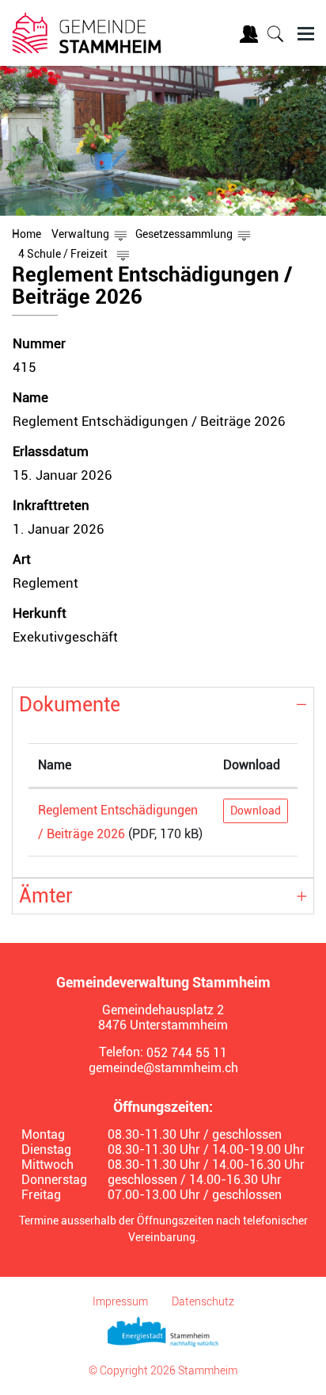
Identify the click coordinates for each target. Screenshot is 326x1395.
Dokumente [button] (69, 704)
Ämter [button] (46, 895)
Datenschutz (203, 1301)
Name (54, 764)
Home (26, 234)
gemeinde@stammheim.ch (163, 1067)
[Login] (251, 36)
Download (251, 764)
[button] (80, 234)
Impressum (120, 1301)
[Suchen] (277, 36)
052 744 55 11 (186, 1052)
